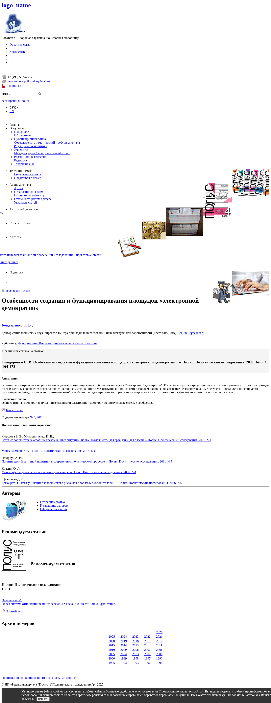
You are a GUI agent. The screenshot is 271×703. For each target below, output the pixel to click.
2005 (112, 654)
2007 (147, 649)
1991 (159, 662)
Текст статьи (14, 410)
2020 (112, 641)
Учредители (22, 149)
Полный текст (15, 611)
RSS (12, 59)
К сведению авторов (54, 505)
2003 (135, 654)
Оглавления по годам (28, 191)
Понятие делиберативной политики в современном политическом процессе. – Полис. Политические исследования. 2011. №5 (87, 461)
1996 (159, 658)
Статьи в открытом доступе (33, 199)
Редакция (20, 160)
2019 (123, 641)
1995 (112, 662)
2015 (112, 645)
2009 (123, 649)
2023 (135, 636)
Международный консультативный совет (42, 153)
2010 (112, 649)
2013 (135, 645)
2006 (159, 649)
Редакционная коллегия (30, 156)
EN (12, 111)
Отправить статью (52, 502)
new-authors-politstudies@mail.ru (29, 81)
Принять (43, 698)
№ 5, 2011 (36, 417)
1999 (123, 658)
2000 (112, 658)
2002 (147, 654)
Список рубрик (20, 223)
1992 (147, 662)
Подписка (14, 85)
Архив (18, 188)
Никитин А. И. (12, 600)
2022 (147, 636)
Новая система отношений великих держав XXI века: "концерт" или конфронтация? (59, 603)
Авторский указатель (24, 209)
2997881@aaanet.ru (191, 333)
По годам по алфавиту (29, 195)
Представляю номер (27, 178)
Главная (15, 124)
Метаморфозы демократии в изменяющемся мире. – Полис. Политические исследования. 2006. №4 (69, 472)
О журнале (17, 128)
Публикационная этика (30, 139)
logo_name (16, 5)
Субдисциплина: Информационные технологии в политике (56, 343)
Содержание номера (27, 174)
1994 (123, 662)
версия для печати (17, 290)
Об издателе (22, 135)
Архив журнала (20, 184)
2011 (159, 645)
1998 (135, 658)
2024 (123, 636)
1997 (147, 658)
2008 (135, 649)
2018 (135, 641)
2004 (123, 654)
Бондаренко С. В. (17, 325)
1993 (135, 662)
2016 (159, 641)
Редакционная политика (30, 146)
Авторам (15, 237)
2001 (159, 654)
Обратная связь (20, 44)
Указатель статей (25, 202)
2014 (123, 645)
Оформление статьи (53, 509)
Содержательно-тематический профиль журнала (47, 142)
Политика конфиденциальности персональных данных (39, 677)
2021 (159, 636)
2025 (112, 636)
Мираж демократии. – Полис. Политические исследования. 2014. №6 (49, 450)
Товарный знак (24, 164)
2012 (147, 645)
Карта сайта (18, 51)
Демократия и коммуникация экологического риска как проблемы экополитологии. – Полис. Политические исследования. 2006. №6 (92, 483)
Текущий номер (20, 170)
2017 (147, 641)
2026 (159, 632)
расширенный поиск (16, 100)
